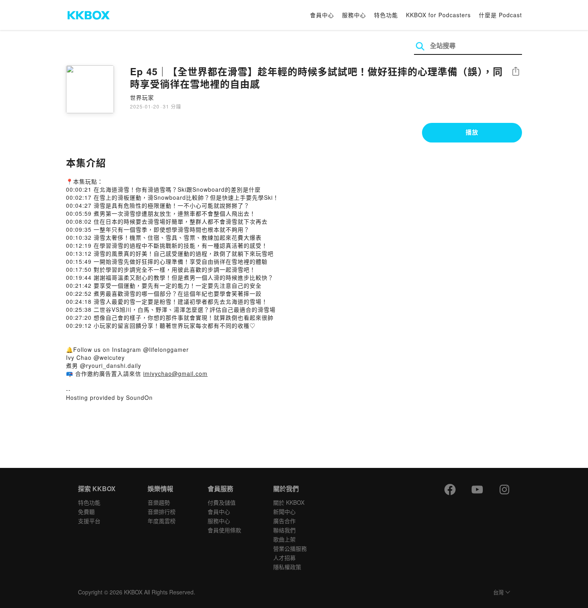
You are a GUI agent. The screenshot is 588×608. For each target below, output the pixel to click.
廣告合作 (284, 521)
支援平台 (89, 521)
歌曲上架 (284, 539)
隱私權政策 (287, 567)
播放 (472, 132)
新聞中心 (284, 512)
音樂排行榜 (162, 512)
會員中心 (322, 15)
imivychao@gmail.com (175, 373)
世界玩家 (142, 97)
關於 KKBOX (288, 502)
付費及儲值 (222, 502)
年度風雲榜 (162, 521)
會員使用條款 (224, 530)
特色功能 (386, 15)
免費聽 (86, 512)
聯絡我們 (284, 530)
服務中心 (354, 15)
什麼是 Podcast (500, 15)
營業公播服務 (290, 548)
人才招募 (284, 558)
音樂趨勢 (159, 502)
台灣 (498, 593)
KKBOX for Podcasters (438, 15)
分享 (515, 72)
